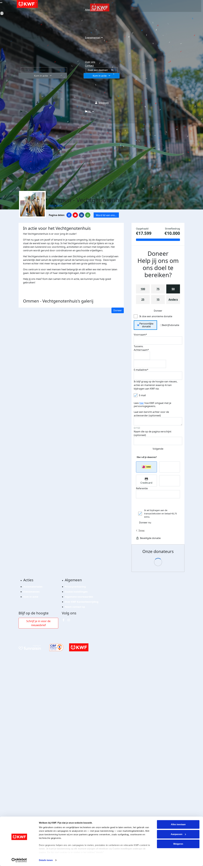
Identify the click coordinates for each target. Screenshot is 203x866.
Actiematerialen (33, 586)
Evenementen (92, 37)
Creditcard (146, 482)
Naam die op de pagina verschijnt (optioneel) (152, 433)
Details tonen (46, 860)
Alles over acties (94, 9)
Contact (89, 65)
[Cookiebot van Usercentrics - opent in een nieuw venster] (19, 860)
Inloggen (104, 102)
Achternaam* (141, 350)
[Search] (113, 70)
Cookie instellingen (76, 591)
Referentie (142, 488)
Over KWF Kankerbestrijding (81, 601)
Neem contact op (75, 606)
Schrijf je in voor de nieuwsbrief (38, 623)
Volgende (158, 448)
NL (89, 111)
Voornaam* (140, 334)
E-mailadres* (141, 369)
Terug (141, 530)
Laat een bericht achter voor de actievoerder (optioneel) (151, 413)
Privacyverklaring (75, 586)
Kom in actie (100, 75)
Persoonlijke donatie (146, 325)
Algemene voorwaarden (79, 596)
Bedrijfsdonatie (170, 325)
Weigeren (178, 844)
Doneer (117, 310)
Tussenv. (138, 346)
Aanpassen (176, 834)
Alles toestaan (178, 824)
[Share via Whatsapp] (87, 215)
